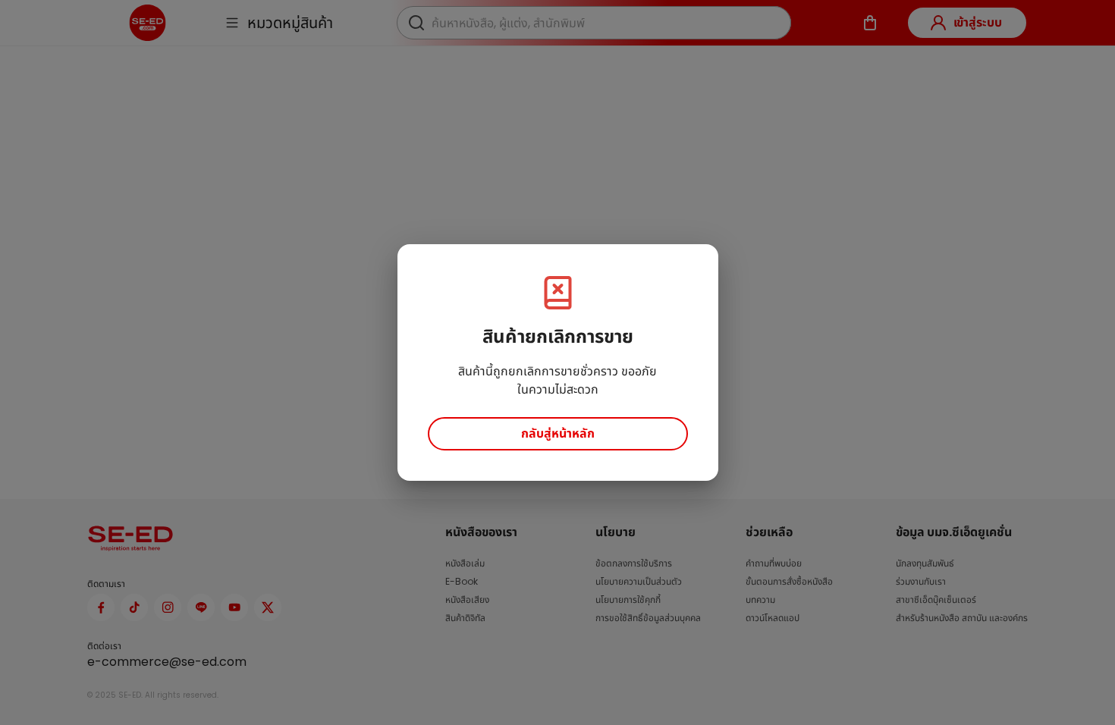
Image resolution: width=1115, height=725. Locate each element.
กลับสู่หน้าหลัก (558, 433)
